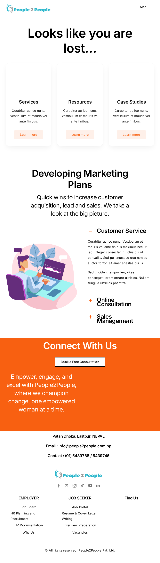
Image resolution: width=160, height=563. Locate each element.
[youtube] (90, 486)
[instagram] (74, 486)
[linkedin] (98, 486)
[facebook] (59, 486)
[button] (118, 231)
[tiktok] (82, 486)
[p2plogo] (28, 5)
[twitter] (67, 486)
